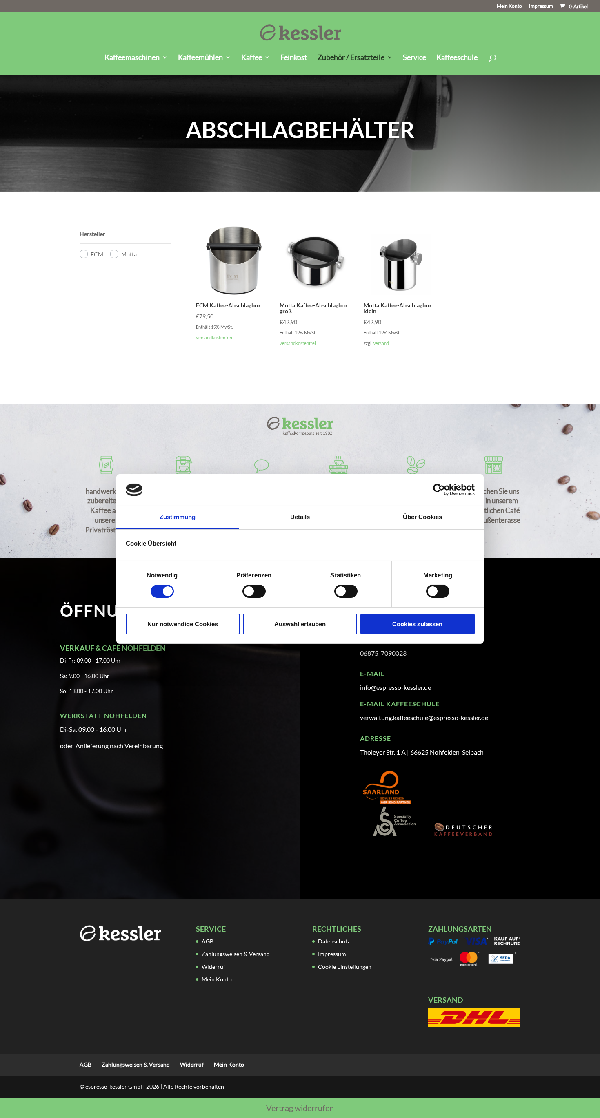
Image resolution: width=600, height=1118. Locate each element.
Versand (381, 343)
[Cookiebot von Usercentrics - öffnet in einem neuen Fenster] (439, 490)
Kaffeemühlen (200, 58)
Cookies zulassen (417, 624)
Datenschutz (334, 941)
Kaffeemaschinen (132, 58)
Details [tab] (300, 516)
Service (414, 58)
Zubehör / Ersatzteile (351, 58)
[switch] (254, 591)
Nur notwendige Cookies (182, 624)
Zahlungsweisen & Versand (236, 953)
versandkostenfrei (214, 337)
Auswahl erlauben (300, 624)
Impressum (541, 6)
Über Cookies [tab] (422, 516)
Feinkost (293, 58)
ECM (97, 254)
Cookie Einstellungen (344, 966)
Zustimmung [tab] (178, 516)
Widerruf (213, 966)
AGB (207, 941)
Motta (129, 254)
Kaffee (251, 58)
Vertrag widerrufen (300, 1108)
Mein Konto (509, 6)
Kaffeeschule (457, 58)
